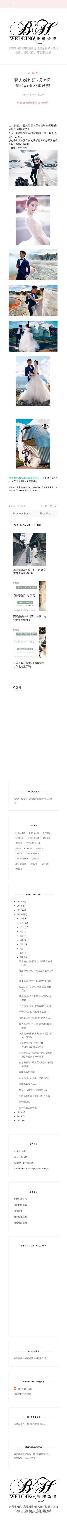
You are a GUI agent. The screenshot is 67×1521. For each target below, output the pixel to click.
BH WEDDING (30, 95)
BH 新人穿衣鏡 (33, 838)
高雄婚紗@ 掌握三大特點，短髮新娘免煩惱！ (29, 618)
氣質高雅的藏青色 (28, 1107)
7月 (21, 940)
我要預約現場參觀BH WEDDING (23, 487)
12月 (22, 918)
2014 (19, 1116)
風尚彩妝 (39, 848)
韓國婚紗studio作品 (23, 848)
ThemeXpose (42, 1512)
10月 (22, 927)
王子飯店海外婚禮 (33, 843)
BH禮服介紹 (34, 833)
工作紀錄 (18, 853)
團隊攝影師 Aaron (28, 1084)
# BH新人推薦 (18, 481)
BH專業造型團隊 (21, 859)
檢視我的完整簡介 (22, 1393)
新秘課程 (34, 864)
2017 (19, 910)
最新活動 (45, 864)
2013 (19, 1120)
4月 (21, 952)
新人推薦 (46, 833)
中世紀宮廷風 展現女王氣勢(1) (33, 1012)
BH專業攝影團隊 (32, 853)
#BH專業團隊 (31, 481)
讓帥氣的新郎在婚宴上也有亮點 (34, 1095)
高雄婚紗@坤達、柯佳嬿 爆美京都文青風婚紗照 (29, 571)
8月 (21, 935)
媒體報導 (46, 838)
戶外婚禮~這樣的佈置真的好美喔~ (35, 1006)
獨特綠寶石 (24, 1101)
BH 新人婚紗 (20, 833)
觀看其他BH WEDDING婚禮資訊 (24, 478)
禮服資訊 (18, 869)
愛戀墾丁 (18, 843)
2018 (19, 905)
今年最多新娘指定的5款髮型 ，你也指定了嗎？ (28, 664)
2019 (19, 901)
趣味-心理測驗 (20, 864)
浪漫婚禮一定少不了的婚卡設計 (34, 1078)
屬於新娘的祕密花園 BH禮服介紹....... (31, 1358)
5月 (21, 948)
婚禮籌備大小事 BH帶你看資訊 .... (30, 1424)
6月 (21, 944)
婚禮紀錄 (35, 859)
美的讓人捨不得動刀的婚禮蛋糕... (35, 1017)
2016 (19, 914)
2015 (19, 1112)
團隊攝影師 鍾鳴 (27, 1072)
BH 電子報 (33, 73)
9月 (21, 931)
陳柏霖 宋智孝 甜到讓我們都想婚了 (36, 980)
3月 (21, 957)
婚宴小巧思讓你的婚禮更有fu (33, 1089)
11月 (22, 922)
